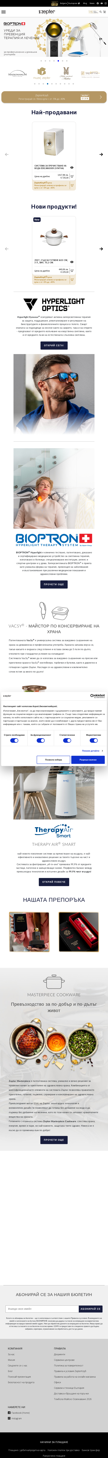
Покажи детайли (90, 751)
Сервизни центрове (64, 1359)
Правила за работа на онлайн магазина (75, 1376)
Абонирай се (91, 1309)
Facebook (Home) (21, 1412)
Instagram (17, 1418)
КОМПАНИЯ (15, 1348)
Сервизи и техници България (69, 1387)
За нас (11, 1354)
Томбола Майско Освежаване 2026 (73, 1399)
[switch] (41, 740)
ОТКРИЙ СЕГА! (54, 345)
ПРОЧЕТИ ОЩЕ (54, 584)
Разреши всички (88, 760)
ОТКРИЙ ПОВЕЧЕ (54, 882)
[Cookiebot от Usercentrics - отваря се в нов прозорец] (92, 696)
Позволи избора (53, 760)
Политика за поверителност (68, 1365)
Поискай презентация (19, 1376)
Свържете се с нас (17, 1365)
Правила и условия (79, 1318)
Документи (59, 1354)
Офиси (57, 1382)
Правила (60, 1348)
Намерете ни (16, 1407)
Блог (10, 1371)
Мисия (11, 1359)
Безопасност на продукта (21, 1382)
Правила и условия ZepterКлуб (70, 1371)
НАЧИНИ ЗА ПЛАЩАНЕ (54, 1442)
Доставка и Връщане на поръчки (71, 1393)
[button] (41, 61)
